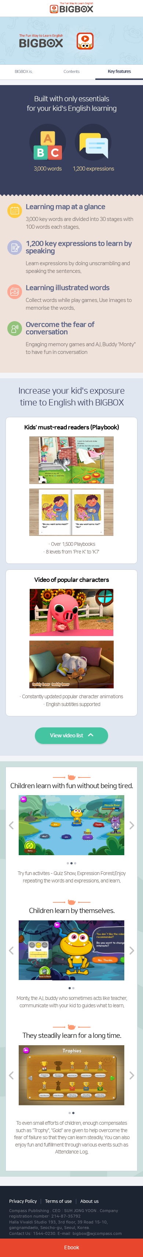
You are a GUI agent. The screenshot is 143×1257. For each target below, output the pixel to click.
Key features (119, 71)
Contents (71, 71)
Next (131, 825)
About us (89, 1201)
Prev (11, 825)
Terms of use (58, 1201)
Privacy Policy (23, 1201)
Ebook (71, 1248)
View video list (66, 736)
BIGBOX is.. (24, 71)
